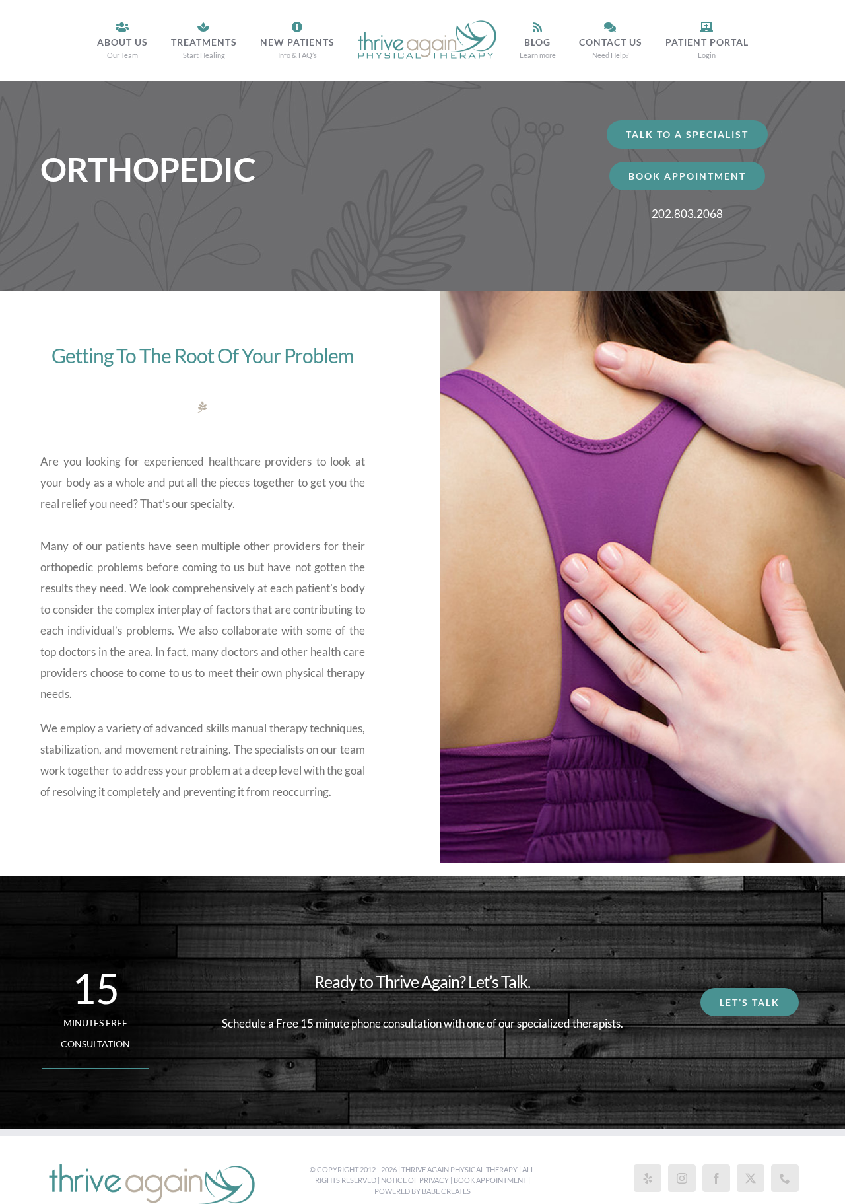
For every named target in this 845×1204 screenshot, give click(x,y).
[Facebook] (716, 1178)
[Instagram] (682, 1178)
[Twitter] (750, 1178)
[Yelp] (647, 1178)
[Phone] (785, 1178)
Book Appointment (490, 1180)
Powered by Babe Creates (422, 1191)
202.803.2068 (687, 214)
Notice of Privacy (415, 1180)
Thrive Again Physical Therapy (459, 1169)
